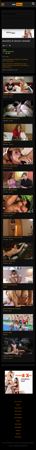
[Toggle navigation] (3, 4)
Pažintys (18, 430)
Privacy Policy (18, 408)
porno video (17, 65)
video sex (8, 67)
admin (7, 56)
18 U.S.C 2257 (18, 401)
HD (20, 59)
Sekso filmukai (18, 417)
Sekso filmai (18, 424)
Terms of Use (18, 411)
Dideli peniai (11, 59)
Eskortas (18, 433)
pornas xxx (10, 65)
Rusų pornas (18, 414)
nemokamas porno (17, 63)
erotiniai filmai (8, 63)
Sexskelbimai (18, 427)
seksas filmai (23, 65)
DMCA (18, 404)
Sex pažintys (18, 437)
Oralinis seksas (10, 61)
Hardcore (16, 59)
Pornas (18, 421)
